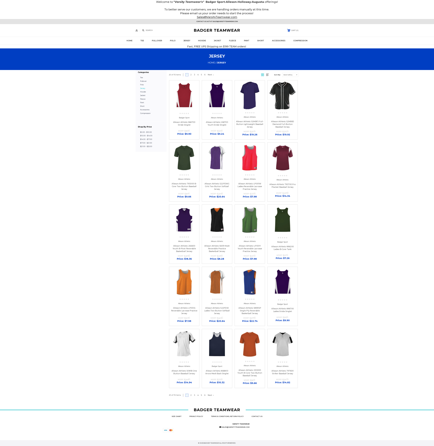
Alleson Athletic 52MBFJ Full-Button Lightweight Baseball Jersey (250, 124)
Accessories (278, 41)
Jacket (217, 41)
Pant (246, 41)
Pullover (157, 41)
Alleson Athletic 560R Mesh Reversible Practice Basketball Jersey (217, 248)
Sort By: (277, 75)
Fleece (232, 41)
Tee (142, 41)
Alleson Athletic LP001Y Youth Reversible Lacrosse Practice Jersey (250, 248)
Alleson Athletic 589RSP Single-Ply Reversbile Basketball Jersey (249, 310)
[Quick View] (181, 108)
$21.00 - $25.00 (146, 146)
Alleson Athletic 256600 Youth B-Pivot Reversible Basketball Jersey (184, 248)
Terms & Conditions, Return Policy (227, 416)
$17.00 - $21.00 (146, 143)
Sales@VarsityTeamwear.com (217, 17)
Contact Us (256, 416)
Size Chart (177, 416)
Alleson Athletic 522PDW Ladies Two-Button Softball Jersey (217, 310)
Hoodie (202, 41)
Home (129, 41)
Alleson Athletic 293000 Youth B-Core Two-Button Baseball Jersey (249, 373)
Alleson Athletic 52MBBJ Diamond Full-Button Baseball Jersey (282, 124)
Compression (300, 41)
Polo (173, 41)
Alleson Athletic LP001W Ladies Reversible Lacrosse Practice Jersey (250, 186)
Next (210, 75)
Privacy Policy (196, 416)
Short (260, 41)
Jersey (186, 41)
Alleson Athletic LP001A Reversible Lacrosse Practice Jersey (184, 310)
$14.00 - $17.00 (146, 139)
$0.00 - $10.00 (146, 132)
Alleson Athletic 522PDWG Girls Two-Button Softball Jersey (217, 186)
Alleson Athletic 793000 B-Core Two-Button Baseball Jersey (184, 186)
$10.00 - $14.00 (146, 136)
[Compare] (186, 108)
